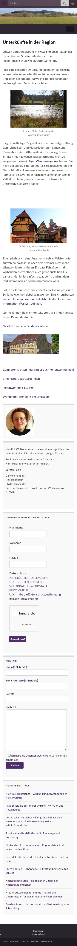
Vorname (15, 542)
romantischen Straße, (16, 56)
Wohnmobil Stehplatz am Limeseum (26, 396)
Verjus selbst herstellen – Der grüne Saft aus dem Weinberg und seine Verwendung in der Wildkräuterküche (34, 821)
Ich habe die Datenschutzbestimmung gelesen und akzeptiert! (35, 596)
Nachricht (11, 707)
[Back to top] (68, 937)
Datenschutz (17, 573)
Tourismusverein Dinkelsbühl (31, 299)
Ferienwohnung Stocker (20, 387)
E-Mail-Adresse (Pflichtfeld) (22, 680)
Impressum (38, 930)
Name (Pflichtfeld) (16, 667)
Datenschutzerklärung (38, 755)
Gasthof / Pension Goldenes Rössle (25, 326)
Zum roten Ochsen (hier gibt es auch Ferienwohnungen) (38, 369)
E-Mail (14, 558)
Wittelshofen (46, 51)
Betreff (10, 693)
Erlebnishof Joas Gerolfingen (22, 378)
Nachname (16, 527)
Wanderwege (44, 161)
